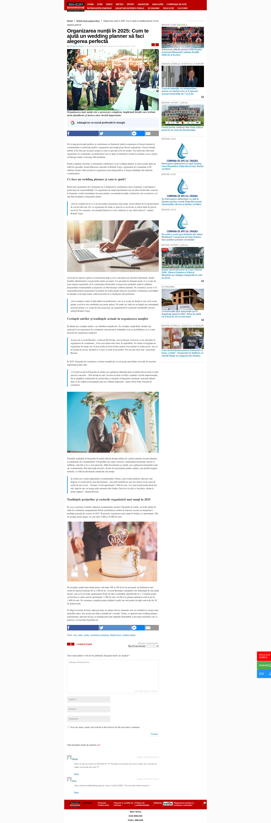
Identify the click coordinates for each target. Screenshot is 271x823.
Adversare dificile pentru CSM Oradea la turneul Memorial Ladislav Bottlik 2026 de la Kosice (182, 52)
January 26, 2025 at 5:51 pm (148, 757)
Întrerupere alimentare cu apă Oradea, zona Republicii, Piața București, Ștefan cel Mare (183, 166)
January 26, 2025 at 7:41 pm (148, 779)
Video (109, 4)
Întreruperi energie (99, 8)
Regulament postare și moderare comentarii (184, 804)
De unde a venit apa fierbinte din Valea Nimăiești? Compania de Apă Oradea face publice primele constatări (182, 237)
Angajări (157, 4)
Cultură (182, 8)
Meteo (120, 4)
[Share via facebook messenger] (138, 133)
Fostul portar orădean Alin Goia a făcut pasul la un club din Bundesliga (182, 128)
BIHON (70, 21)
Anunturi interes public (130, 8)
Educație (168, 8)
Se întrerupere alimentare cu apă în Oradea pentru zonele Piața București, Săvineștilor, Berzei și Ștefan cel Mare (182, 202)
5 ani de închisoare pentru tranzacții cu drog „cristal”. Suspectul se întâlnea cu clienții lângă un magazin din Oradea (182, 353)
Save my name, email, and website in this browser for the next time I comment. (105, 727)
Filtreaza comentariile (148, 643)
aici (98, 744)
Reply (76, 774)
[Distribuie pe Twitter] (115, 133)
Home (90, 4)
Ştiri (99, 4)
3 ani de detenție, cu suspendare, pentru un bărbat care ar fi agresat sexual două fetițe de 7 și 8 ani (180, 91)
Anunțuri (143, 4)
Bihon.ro (87, 803)
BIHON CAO (169, 139)
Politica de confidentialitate (142, 804)
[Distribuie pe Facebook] (83, 133)
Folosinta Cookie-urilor (103, 804)
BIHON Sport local (175, 103)
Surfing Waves (199, 21)
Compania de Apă (177, 4)
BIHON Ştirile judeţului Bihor (88, 21)
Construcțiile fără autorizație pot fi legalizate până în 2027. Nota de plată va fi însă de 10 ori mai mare (181, 314)
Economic (154, 8)
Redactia (158, 803)
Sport (130, 4)
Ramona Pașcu (77, 45)
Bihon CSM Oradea (174, 25)
